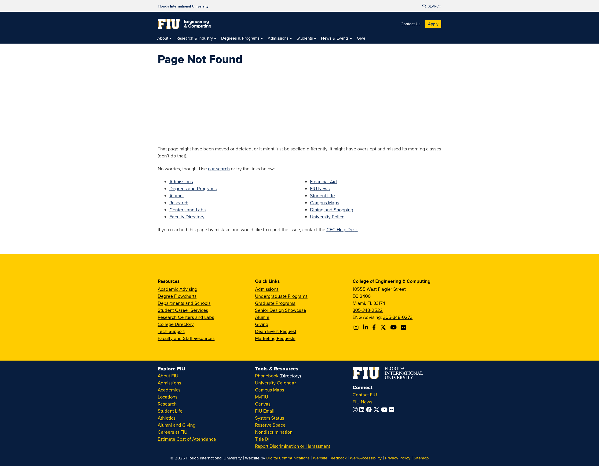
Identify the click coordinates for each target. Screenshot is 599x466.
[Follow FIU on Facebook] (370, 409)
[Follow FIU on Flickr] (392, 409)
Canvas (262, 403)
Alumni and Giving (176, 424)
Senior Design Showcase (280, 310)
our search (219, 168)
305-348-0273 (398, 317)
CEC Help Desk (342, 229)
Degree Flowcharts (177, 296)
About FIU (168, 375)
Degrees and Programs (193, 188)
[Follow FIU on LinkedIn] (362, 409)
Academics (169, 389)
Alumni (176, 195)
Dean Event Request (275, 331)
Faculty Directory (187, 216)
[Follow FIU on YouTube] (385, 409)
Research (178, 202)
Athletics (166, 417)
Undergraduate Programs (281, 296)
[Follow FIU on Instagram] (356, 409)
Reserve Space (270, 424)
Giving (261, 324)
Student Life (322, 195)
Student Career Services (183, 310)
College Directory (176, 324)
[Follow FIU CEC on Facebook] (374, 327)
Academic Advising (177, 289)
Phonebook (266, 375)
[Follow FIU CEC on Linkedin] (366, 327)
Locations (167, 396)
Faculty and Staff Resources (186, 338)
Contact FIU (365, 394)
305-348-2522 (368, 310)
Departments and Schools (184, 303)
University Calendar (275, 382)
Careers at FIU (172, 432)
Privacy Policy (397, 458)
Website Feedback (330, 458)
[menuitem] (164, 38)
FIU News (320, 188)
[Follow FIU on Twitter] (377, 409)
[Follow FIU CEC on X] (383, 327)
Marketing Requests (275, 338)
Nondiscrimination (273, 432)
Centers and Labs (187, 209)
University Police (327, 216)
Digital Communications (288, 458)
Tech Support (171, 331)
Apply (433, 24)
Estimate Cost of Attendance (187, 439)
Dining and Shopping (331, 209)
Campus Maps (324, 202)
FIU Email (264, 410)
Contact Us (410, 24)
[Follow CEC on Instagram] (357, 327)
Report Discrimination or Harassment (292, 446)
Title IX (262, 439)
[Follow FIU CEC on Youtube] (394, 327)
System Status (269, 417)
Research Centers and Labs (186, 317)
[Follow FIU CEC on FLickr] (404, 327)
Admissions (181, 181)
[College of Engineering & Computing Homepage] (184, 24)
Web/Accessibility (366, 458)
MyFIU (261, 396)
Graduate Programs (275, 303)
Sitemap (421, 458)
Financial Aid (323, 181)
